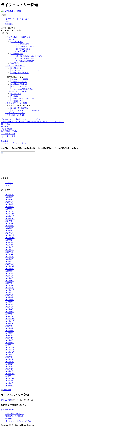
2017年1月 (9, 371)
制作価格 (9, 24)
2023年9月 (9, 240)
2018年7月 (9, 331)
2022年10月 (9, 252)
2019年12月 (9, 290)
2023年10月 (9, 238)
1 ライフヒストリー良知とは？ (17, 37)
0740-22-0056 (6, 400)
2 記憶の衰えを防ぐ (13, 39)
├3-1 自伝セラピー (17, 68)
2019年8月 (9, 300)
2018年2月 (9, 343)
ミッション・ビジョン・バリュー (14, 143)
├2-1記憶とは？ (16, 42)
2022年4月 (9, 254)
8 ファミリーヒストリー (15, 113)
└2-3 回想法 (14, 63)
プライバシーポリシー (14, 414)
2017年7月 (9, 359)
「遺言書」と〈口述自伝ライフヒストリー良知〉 (21, 119)
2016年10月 (9, 378)
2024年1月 (9, 233)
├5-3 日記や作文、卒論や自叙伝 (23, 98)
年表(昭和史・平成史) (9, 131)
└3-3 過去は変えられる (19, 73)
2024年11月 (9, 216)
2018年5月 (9, 335)
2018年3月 (9, 340)
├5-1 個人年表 (15, 94)
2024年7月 (9, 226)
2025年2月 (9, 209)
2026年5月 (9, 197)
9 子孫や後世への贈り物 (15, 115)
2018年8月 (9, 328)
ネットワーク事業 (8, 136)
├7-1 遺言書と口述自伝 (19, 108)
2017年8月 (9, 357)
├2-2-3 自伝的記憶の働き (24, 61)
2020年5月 (9, 278)
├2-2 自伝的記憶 (16, 54)
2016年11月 (9, 376)
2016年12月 (9, 374)
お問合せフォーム (8, 410)
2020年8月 (9, 271)
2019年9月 (9, 297)
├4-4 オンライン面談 (18, 86)
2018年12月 (9, 319)
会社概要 (4, 141)
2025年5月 (9, 207)
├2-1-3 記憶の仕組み (22, 49)
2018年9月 (9, 326)
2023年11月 (9, 235)
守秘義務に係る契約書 (14, 416)
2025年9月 (9, 204)
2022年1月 (9, 257)
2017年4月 (9, 364)
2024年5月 (9, 228)
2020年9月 (9, 269)
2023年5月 (9, 242)
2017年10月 (9, 352)
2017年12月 (9, 347)
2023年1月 (9, 250)
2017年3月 (9, 366)
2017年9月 (9, 355)
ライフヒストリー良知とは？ (17, 19)
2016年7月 (9, 386)
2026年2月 (9, 199)
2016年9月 (9, 381)
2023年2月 (9, 247)
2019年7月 (9, 302)
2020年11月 (9, 264)
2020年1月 (9, 288)
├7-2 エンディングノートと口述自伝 (24, 110)
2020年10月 (9, 266)
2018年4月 (9, 338)
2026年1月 (9, 202)
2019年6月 (9, 304)
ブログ (3, 138)
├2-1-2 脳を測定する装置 (24, 46)
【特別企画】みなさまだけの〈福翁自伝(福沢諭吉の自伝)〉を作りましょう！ (32, 122)
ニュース (9, 183)
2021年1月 (9, 262)
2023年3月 (9, 245)
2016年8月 (9, 383)
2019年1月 (9, 316)
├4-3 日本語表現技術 (18, 84)
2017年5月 (9, 362)
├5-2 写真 (14, 96)
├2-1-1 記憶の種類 (21, 44)
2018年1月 (9, 345)
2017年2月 (9, 369)
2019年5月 (9, 307)
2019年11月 (9, 293)
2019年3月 (9, 312)
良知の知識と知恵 (8, 134)
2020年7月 (9, 273)
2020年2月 (9, 285)
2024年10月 (9, 219)
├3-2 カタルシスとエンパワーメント (24, 70)
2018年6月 (9, 333)
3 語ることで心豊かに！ (15, 66)
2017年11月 (9, 350)
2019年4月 (9, 309)
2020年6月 (9, 276)
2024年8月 (9, 223)
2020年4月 (9, 281)
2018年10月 (9, 324)
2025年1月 (9, 211)
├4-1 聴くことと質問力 (19, 79)
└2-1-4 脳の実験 (20, 51)
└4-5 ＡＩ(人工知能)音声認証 (21, 89)
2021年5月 (9, 259)
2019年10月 (9, 295)
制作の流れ (9, 21)
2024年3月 (9, 231)
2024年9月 (9, 221)
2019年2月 (9, 314)
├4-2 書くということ (18, 82)
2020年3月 (9, 283)
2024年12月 (9, 214)
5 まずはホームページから (16, 91)
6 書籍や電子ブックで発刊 (16, 103)
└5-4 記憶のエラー (17, 101)
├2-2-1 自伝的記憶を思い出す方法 (28, 56)
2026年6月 (9, 195)
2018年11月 (9, 321)
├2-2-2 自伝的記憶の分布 (24, 58)
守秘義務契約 (6, 129)
